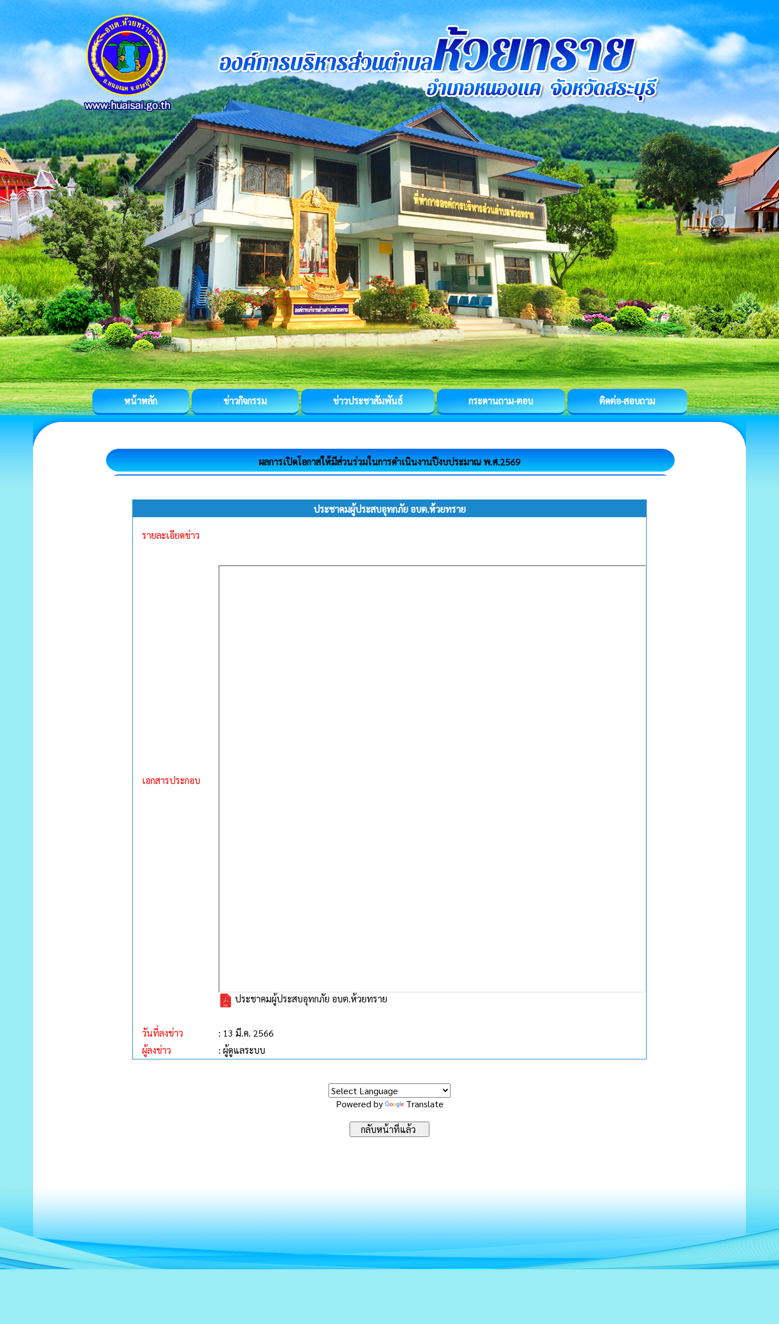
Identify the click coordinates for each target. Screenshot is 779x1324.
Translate (425, 1104)
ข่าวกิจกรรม (245, 401)
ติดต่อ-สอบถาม (627, 401)
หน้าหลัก (140, 401)
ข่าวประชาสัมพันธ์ (368, 401)
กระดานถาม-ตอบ (501, 401)
